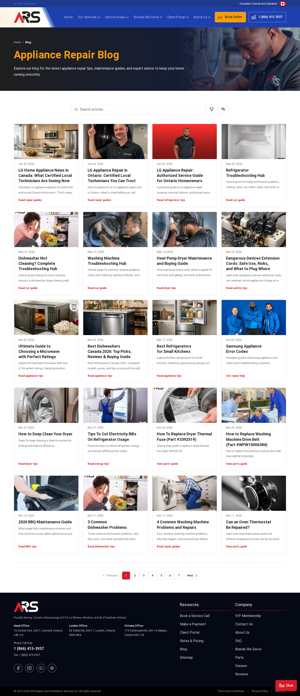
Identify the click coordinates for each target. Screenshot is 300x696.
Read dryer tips (166, 288)
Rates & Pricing (192, 641)
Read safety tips (236, 288)
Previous (112, 575)
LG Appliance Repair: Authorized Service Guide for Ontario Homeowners (180, 175)
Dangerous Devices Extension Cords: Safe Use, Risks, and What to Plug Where (253, 263)
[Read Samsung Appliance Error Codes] (254, 317)
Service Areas (115, 17)
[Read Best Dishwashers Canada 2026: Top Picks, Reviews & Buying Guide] (115, 317)
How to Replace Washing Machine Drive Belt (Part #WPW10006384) (248, 439)
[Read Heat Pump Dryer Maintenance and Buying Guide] (184, 229)
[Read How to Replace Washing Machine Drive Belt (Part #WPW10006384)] (254, 405)
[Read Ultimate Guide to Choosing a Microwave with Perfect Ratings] (46, 317)
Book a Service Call (195, 616)
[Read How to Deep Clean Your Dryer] (46, 405)
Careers (241, 666)
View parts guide (167, 463)
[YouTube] (40, 668)
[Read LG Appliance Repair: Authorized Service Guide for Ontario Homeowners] (184, 141)
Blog (183, 649)
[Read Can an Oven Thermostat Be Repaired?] (254, 493)
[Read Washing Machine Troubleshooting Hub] (115, 229)
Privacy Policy (260, 691)
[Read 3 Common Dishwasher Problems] (115, 493)
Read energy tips (98, 463)
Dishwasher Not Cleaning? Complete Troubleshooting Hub (37, 263)
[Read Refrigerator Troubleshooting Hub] (254, 141)
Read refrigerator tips (171, 200)
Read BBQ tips (27, 546)
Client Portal (176, 17)
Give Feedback (25, 3)
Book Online (228, 17)
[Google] (52, 668)
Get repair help (235, 375)
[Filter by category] (211, 109)
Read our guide (235, 200)
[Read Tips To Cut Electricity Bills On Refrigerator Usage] (115, 405)
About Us (200, 17)
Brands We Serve (146, 17)
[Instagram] (29, 668)
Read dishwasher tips (101, 546)
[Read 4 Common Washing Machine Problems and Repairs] (184, 493)
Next (190, 575)
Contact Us (244, 624)
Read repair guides (30, 200)
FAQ (238, 641)
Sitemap (186, 657)
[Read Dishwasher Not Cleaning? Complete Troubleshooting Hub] (46, 229)
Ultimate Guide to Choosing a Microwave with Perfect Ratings (39, 351)
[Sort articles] (223, 109)
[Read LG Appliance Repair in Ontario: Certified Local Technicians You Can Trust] (115, 141)
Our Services (87, 17)
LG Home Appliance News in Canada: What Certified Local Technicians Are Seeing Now (45, 175)
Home (68, 17)
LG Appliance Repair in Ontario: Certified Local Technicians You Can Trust (112, 175)
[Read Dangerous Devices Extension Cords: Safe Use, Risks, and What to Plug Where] (254, 229)
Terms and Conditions (230, 691)
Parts (239, 657)
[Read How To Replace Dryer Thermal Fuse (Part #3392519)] (184, 405)
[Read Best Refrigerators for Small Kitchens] (184, 317)
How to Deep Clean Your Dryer (45, 434)
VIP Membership (248, 616)
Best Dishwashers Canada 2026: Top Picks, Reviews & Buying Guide (110, 351)
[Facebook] (18, 668)
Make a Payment (193, 624)
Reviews (241, 674)
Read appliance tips (30, 375)
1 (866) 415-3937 (265, 17)
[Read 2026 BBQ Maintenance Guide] (46, 493)
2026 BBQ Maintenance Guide (45, 522)
